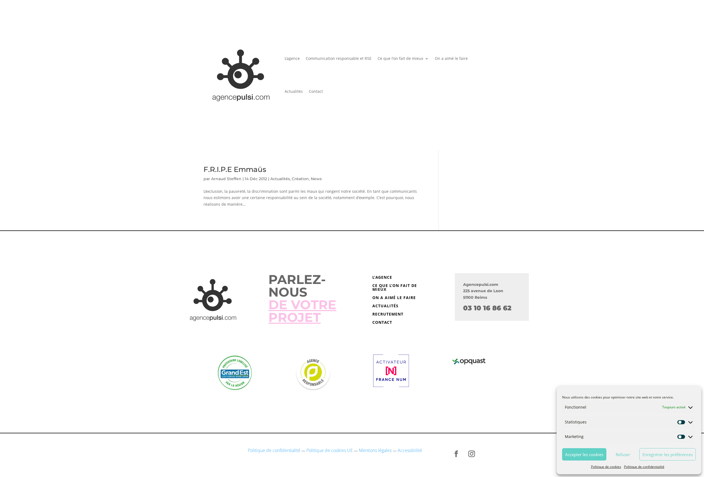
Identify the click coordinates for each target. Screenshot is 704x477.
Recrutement (387, 314)
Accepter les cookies (584, 454)
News (316, 178)
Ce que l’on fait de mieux (400, 58)
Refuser (623, 454)
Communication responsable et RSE (339, 58)
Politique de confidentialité (644, 466)
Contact (316, 91)
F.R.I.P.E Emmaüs (235, 169)
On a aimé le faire (451, 58)
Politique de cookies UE (329, 450)
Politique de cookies (606, 466)
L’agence (292, 58)
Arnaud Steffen (226, 178)
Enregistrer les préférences (667, 454)
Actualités (294, 91)
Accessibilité (410, 450)
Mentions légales (375, 450)
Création (300, 178)
